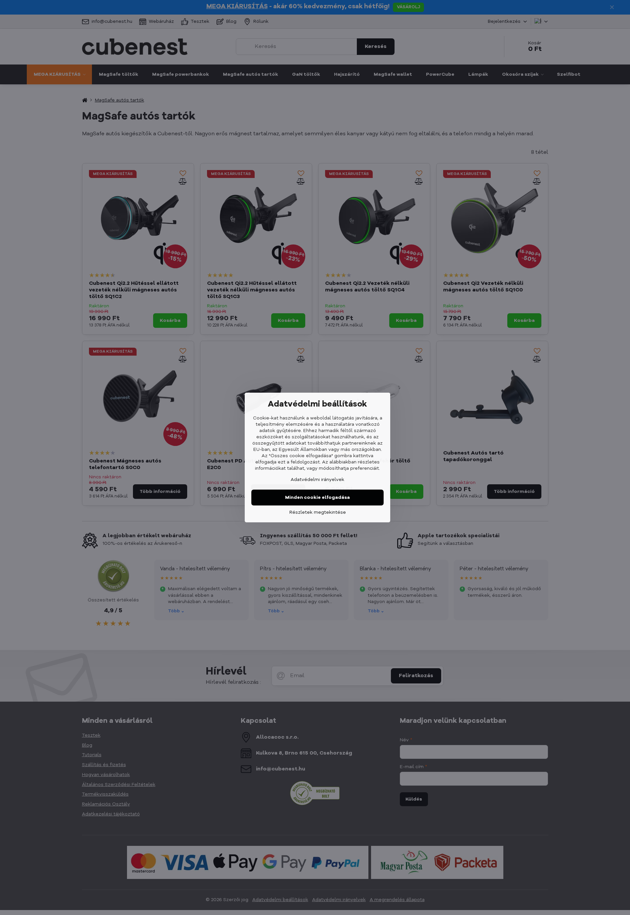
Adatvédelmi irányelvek (317, 479)
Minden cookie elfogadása (317, 497)
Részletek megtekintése (317, 512)
